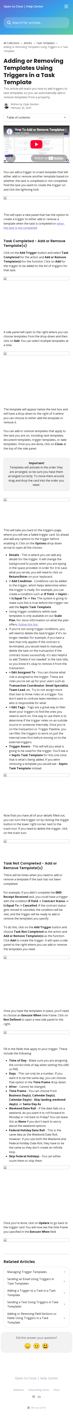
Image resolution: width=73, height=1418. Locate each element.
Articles (28, 43)
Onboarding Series (38, 1389)
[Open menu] (66, 6)
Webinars (18, 1389)
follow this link (28, 624)
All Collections (11, 43)
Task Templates (45, 43)
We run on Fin (38, 1407)
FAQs (57, 1389)
